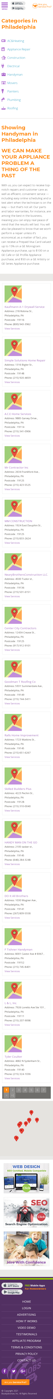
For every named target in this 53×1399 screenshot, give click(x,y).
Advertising (26, 1315)
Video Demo (26, 1328)
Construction (16, 58)
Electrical (13, 66)
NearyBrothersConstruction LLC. (26, 574)
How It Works (26, 1321)
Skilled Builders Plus (18, 789)
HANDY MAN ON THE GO (21, 842)
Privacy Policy (26, 1354)
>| (12, 1095)
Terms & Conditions (26, 1347)
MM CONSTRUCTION (18, 521)
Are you (15, 1382)
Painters (13, 91)
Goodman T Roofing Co (20, 682)
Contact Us (26, 1360)
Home (26, 1301)
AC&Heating (15, 41)
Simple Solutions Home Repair (25, 360)
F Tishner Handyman (18, 949)
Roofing (12, 108)
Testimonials (26, 1334)
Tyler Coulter (13, 1057)
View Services (12, 328)
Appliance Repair (18, 49)
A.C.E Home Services (18, 414)
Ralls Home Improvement (22, 735)
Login (26, 1308)
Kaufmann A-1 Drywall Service (25, 307)
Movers (12, 83)
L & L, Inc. (11, 1003)
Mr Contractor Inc (16, 467)
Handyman (15, 74)
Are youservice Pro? (45, 5)
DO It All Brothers (16, 896)
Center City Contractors (20, 628)
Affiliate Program (26, 1341)
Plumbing (14, 100)
